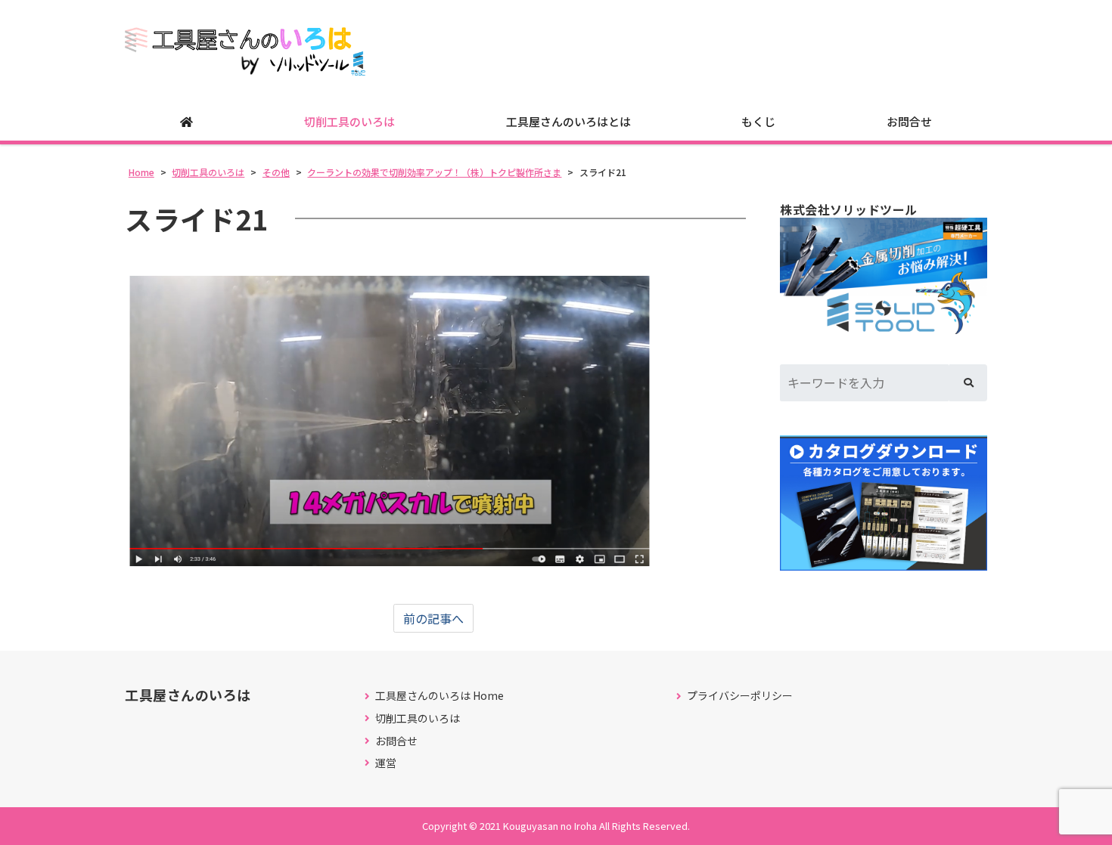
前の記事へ (433, 618)
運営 (385, 763)
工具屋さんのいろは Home (439, 696)
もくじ (758, 121)
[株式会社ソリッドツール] (883, 276)
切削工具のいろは (349, 121)
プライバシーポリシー (740, 696)
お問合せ (909, 121)
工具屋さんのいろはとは (568, 121)
